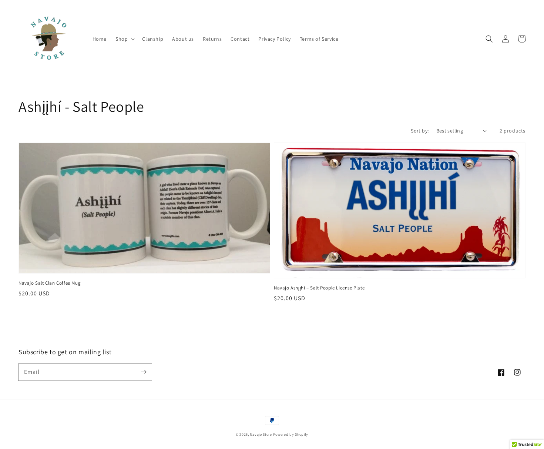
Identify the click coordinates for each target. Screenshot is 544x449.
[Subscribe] (143, 372)
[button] (124, 39)
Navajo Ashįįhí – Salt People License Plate (319, 288)
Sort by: (420, 130)
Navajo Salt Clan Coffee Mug (50, 283)
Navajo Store (261, 434)
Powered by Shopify (291, 434)
